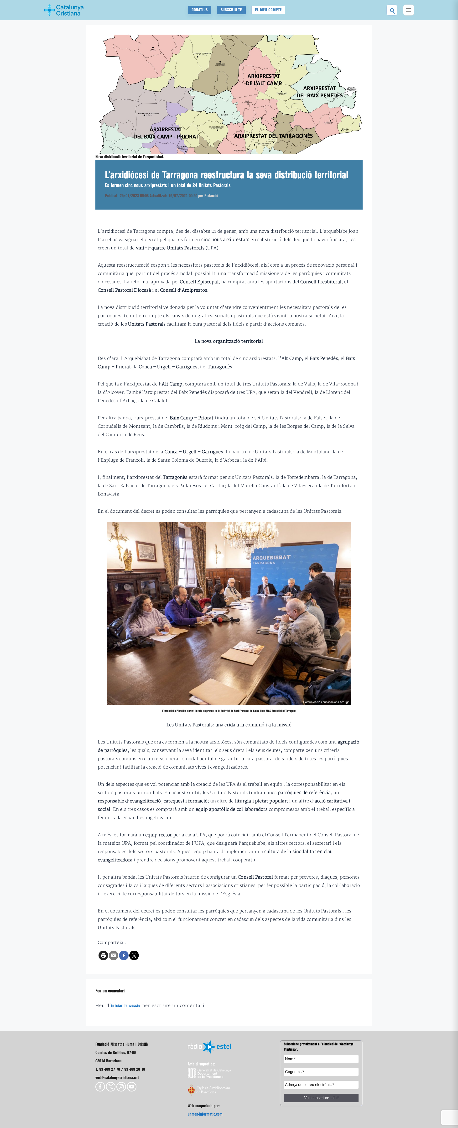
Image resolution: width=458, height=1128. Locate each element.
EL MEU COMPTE (268, 10)
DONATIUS (200, 10)
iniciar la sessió (126, 1005)
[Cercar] (391, 10)
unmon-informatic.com (205, 1114)
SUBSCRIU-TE (231, 10)
